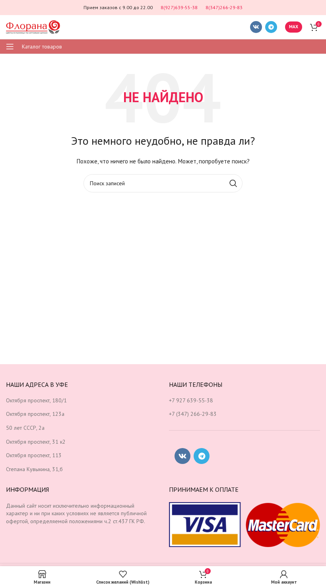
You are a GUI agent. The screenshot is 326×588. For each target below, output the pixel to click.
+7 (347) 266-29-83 (193, 413)
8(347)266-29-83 (224, 7)
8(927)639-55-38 (179, 7)
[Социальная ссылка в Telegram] (271, 27)
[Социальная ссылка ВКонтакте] (256, 27)
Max (293, 26)
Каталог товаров (42, 46)
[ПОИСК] (233, 183)
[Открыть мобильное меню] (10, 46)
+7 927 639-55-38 (191, 400)
